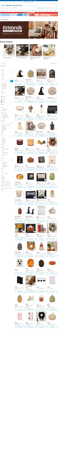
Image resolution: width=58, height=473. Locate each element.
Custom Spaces (3, 10)
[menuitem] (3, 8)
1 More (2, 89)
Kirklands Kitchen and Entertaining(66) (6, 186)
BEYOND (47, 10)
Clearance (55, 10)
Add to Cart (20, 101)
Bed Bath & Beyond (30, 0)
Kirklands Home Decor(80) (5, 184)
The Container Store (24, 0)
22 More (2, 131)
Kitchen (15, 10)
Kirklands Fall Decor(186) (5, 181)
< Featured (2, 178)
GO (11, 81)
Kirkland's (35, 0)
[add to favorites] (23, 77)
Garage (26, 10)
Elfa (7, 10)
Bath (32, 10)
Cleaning (36, 10)
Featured (51, 10)
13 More (2, 104)
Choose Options (30, 101)
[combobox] (41, 5)
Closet (18, 10)
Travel (40, 10)
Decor (43, 10)
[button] (7, 70)
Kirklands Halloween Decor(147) (6, 182)
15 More (2, 144)
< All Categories (3, 177)
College (11, 10)
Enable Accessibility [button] (54, 3)
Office (29, 10)
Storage (22, 10)
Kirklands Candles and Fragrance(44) (6, 188)
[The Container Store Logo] (9, 5)
